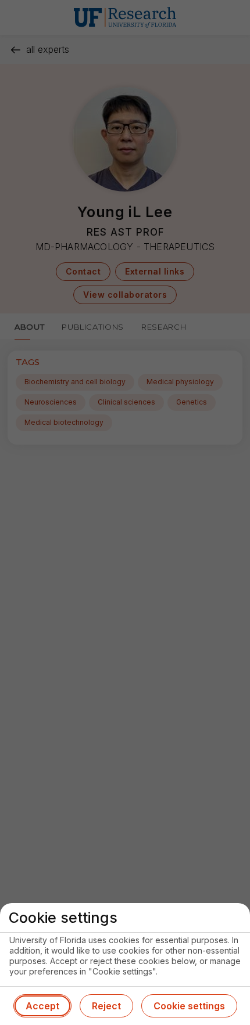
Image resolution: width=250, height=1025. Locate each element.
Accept (42, 1006)
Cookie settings (189, 1006)
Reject (106, 1006)
